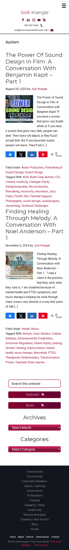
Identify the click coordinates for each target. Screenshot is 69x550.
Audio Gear (37, 177)
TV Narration (35, 495)
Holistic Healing (16, 348)
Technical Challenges (34, 205)
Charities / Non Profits (34, 519)
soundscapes (50, 201)
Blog (34, 524)
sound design (31, 201)
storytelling (13, 205)
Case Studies (41, 333)
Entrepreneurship (16, 186)
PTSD (51, 352)
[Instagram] (33, 20)
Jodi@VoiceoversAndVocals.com (31, 30)
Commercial (34, 476)
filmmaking (13, 191)
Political (35, 500)
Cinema (10, 182)
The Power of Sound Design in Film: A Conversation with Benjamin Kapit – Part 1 (34, 68)
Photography (14, 201)
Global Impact (43, 343)
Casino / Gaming (34, 486)
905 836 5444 (31, 25)
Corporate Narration (34, 481)
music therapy (23, 352)
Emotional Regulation (19, 343)
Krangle (34, 12)
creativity (22, 182)
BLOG (30, 405)
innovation (41, 191)
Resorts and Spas (34, 514)
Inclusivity (27, 191)
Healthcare (34, 510)
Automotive (34, 490)
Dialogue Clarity (39, 182)
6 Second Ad (34, 471)
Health (26, 329)
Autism (49, 177)
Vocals (35, 529)
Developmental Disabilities (35, 338)
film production (38, 186)
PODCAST (32, 394)
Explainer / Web (34, 505)
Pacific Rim (21, 196)
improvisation (36, 348)
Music (35, 329)
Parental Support (41, 196)
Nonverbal (40, 352)
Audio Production (33, 167)
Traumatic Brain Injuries (30, 362)
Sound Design (34, 172)
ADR (26, 177)
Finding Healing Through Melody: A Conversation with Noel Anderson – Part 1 (34, 224)
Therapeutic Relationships (22, 357)
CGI (57, 177)
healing (57, 343)
